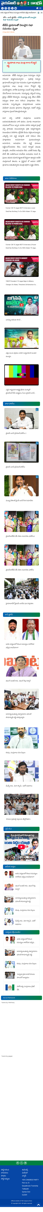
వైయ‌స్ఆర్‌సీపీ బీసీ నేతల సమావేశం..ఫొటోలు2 (20, 536)
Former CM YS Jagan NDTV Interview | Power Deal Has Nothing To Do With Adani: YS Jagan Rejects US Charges (21, 248)
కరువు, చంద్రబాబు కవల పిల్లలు (15, 752)
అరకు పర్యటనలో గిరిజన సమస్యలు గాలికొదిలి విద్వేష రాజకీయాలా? (25, 943)
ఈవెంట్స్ (25, 1170)
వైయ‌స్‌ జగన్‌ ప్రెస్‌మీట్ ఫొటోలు (15, 467)
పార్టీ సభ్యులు (5, 1179)
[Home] (21, 3)
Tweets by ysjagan (7, 1056)
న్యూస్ (24, 1176)
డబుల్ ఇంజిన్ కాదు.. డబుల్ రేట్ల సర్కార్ (18, 681)
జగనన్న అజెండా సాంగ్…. (14, 320)
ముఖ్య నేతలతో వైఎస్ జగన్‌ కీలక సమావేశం (19, 500)
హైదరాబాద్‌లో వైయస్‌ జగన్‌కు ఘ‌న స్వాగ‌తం (19, 603)
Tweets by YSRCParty (8, 1002)
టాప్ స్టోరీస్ (12, 17)
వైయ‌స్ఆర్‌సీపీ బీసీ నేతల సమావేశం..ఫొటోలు (20, 570)
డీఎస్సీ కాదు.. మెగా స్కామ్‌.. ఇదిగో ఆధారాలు (19, 786)
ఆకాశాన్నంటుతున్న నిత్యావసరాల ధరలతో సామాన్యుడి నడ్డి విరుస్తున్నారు (25, 901)
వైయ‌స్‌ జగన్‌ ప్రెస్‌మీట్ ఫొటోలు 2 (16, 433)
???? (37, 8)
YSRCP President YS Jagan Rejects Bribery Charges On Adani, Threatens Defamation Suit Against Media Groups (21, 285)
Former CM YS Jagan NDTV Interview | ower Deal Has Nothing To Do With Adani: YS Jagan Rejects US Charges (21, 211)
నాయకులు (4, 1173)
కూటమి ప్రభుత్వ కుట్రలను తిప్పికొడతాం (18, 819)
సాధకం (3, 1176)
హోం (4, 17)
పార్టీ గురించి (5, 1170)
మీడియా (25, 1173)
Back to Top (38, 1204)
